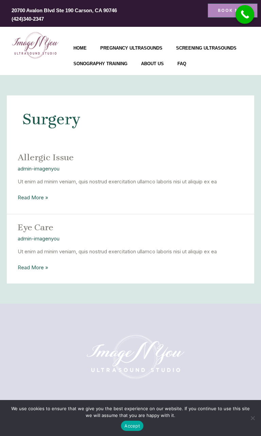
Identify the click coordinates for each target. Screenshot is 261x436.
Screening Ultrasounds (206, 48)
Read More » (33, 197)
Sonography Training (100, 63)
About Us (152, 63)
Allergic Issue (46, 157)
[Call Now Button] (245, 14)
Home (80, 48)
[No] (252, 418)
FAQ (181, 63)
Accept (132, 426)
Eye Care (35, 227)
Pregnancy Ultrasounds (131, 48)
